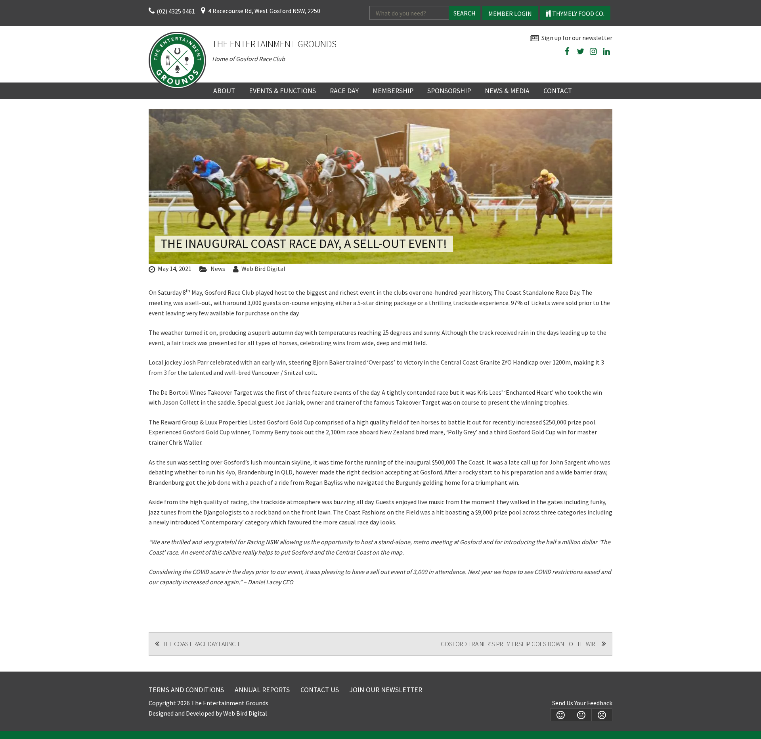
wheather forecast (608, 70)
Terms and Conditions (186, 689)
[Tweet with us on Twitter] (580, 52)
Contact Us (319, 689)
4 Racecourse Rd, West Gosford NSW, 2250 (264, 11)
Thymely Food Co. (577, 13)
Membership (393, 90)
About (224, 90)
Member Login (510, 13)
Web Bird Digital (263, 269)
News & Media (507, 90)
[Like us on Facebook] (567, 52)
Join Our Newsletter (386, 689)
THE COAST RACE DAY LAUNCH (200, 644)
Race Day (344, 90)
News (217, 269)
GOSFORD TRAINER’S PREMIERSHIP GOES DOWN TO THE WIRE (520, 644)
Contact (557, 90)
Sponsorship (449, 90)
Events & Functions (282, 90)
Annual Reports (262, 689)
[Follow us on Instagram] (593, 52)
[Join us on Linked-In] (606, 52)
